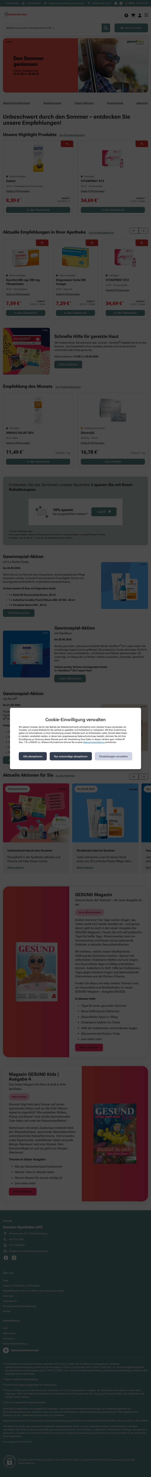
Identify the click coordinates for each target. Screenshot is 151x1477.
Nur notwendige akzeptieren (70, 756)
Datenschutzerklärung (94, 742)
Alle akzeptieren (32, 756)
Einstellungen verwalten (113, 756)
